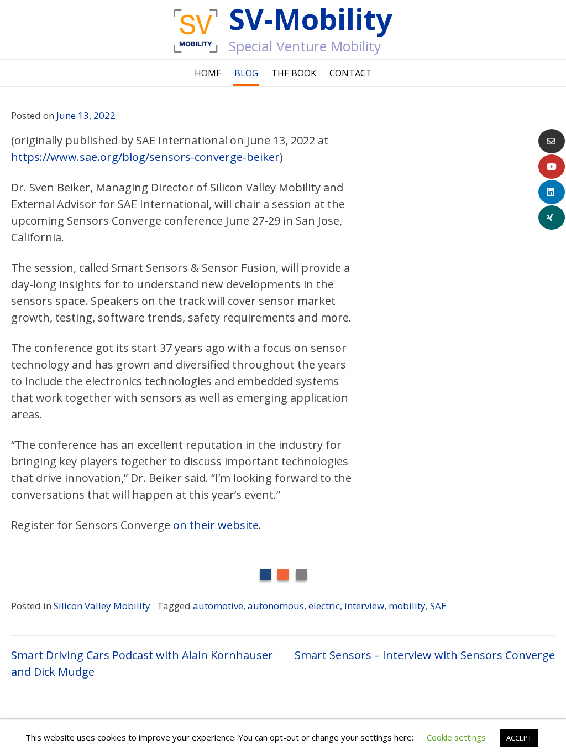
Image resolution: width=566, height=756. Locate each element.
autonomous (276, 605)
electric (324, 605)
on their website (216, 524)
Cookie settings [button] (456, 737)
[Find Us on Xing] (551, 217)
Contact (350, 73)
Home (208, 73)
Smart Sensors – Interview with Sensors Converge (425, 655)
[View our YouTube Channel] (551, 166)
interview (364, 605)
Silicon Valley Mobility (102, 605)
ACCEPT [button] (519, 738)
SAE (438, 605)
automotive (218, 605)
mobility (407, 605)
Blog (246, 73)
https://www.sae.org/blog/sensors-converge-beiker (145, 156)
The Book (293, 73)
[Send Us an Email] (551, 141)
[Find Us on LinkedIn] (551, 192)
